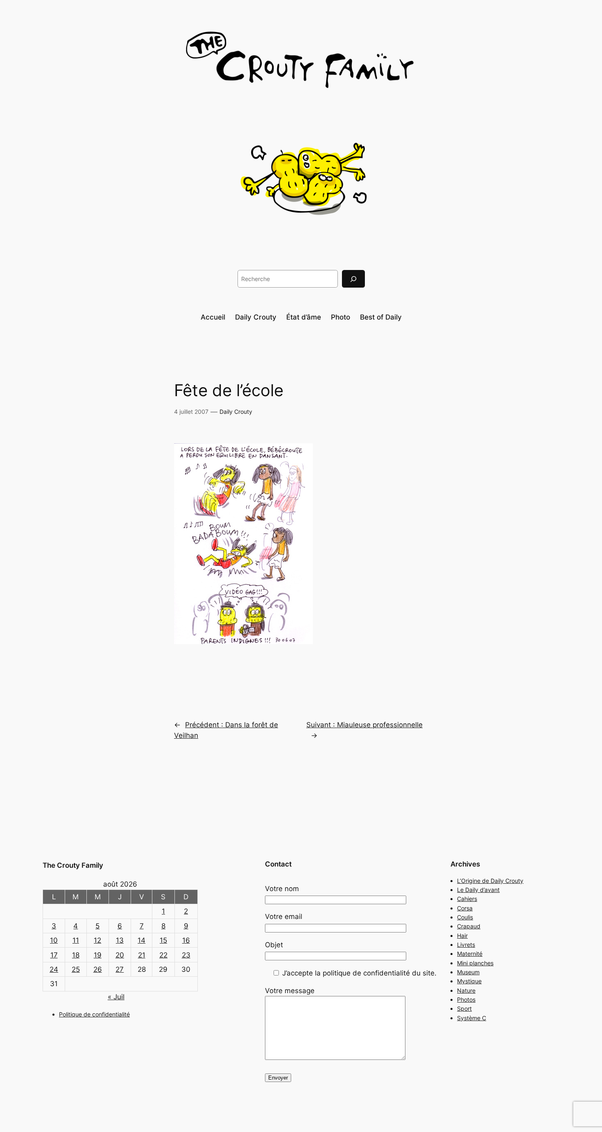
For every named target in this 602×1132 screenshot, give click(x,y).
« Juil (116, 997)
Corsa (465, 908)
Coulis (465, 917)
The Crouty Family (73, 865)
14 (141, 940)
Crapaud (468, 926)
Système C (471, 1017)
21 (141, 955)
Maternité (469, 953)
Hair (462, 935)
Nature (466, 990)
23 (186, 955)
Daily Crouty (236, 411)
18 (75, 955)
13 (120, 940)
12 (97, 940)
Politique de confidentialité (94, 1014)
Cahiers (467, 898)
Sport (464, 1008)
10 (54, 940)
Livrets (466, 944)
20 (119, 955)
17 (54, 955)
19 (98, 955)
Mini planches (475, 963)
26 (97, 969)
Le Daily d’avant (478, 889)
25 (76, 969)
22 (163, 955)
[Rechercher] (353, 279)
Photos (466, 999)
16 (186, 940)
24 (54, 969)
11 (75, 940)
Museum (468, 972)
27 (119, 969)
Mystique (469, 981)
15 (163, 940)
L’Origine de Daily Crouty (490, 880)
